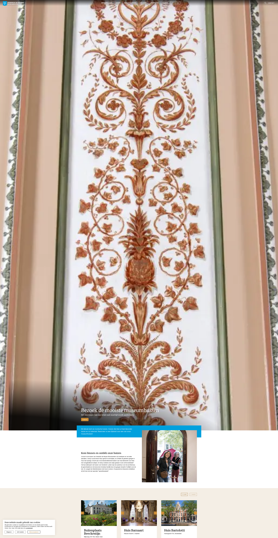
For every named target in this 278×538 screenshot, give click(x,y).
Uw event (143, 2)
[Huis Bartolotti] (179, 513)
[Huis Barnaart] (139, 513)
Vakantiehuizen (130, 2)
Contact (271, 3)
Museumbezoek (106, 2)
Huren (118, 2)
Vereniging (155, 2)
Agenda (165, 2)
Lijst (185, 494)
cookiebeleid (29, 528)
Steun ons (175, 3)
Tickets (84, 419)
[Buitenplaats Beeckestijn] (99, 513)
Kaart (194, 494)
